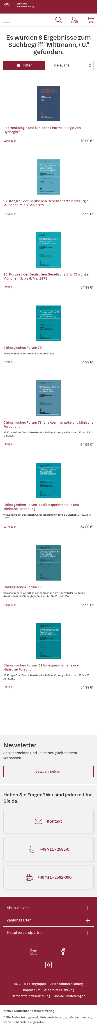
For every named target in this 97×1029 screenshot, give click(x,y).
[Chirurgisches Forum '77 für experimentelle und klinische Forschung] (48, 480)
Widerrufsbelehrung (59, 990)
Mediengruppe (35, 984)
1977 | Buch (9, 526)
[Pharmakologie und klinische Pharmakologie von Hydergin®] (48, 103)
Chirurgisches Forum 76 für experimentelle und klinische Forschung (48, 424)
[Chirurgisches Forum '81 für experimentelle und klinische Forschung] (48, 641)
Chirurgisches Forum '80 (22, 587)
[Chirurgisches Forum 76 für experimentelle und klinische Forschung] (48, 398)
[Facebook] (63, 951)
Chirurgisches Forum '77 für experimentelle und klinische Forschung (41, 507)
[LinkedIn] (33, 951)
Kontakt (54, 821)
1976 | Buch (9, 444)
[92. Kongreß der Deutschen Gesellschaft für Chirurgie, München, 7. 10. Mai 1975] (48, 177)
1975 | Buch (9, 214)
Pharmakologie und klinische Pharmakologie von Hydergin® (42, 130)
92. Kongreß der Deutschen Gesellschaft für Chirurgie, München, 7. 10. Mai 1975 (46, 203)
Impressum (31, 990)
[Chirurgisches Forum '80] (48, 563)
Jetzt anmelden (48, 771)
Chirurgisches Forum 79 (22, 348)
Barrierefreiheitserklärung (31, 996)
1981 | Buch (9, 687)
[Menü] (7, 20)
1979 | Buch (9, 362)
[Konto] (74, 20)
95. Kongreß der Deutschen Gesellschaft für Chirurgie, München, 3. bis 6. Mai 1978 (46, 276)
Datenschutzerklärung (66, 984)
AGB (17, 984)
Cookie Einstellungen (69, 996)
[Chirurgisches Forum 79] (48, 323)
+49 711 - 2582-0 (54, 849)
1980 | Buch (9, 140)
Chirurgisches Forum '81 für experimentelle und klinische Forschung (41, 667)
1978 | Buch (9, 287)
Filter (27, 65)
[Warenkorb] (90, 20)
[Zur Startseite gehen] (22, 7)
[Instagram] (48, 965)
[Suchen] (58, 20)
